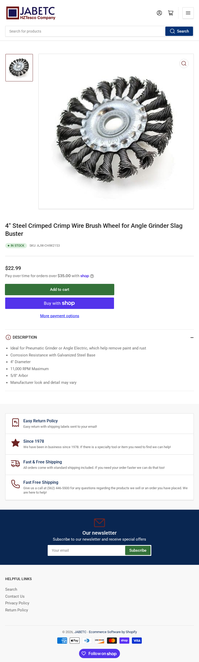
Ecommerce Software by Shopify (113, 632)
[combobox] (99, 31)
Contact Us (15, 596)
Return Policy (16, 610)
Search (183, 31)
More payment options (59, 316)
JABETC (80, 632)
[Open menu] (188, 13)
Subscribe (137, 550)
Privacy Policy (17, 603)
